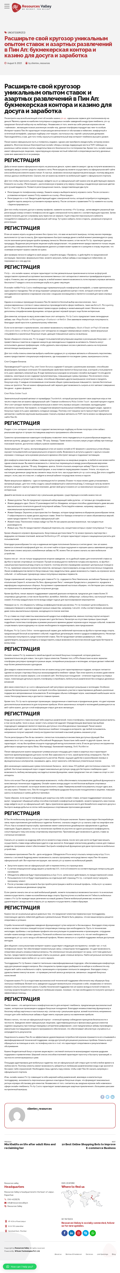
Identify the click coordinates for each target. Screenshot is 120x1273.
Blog (114, 1254)
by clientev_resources (39, 63)
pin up (63, 118)
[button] (20, 1266)
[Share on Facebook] (102, 1097)
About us (58, 1254)
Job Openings (102, 1254)
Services (89, 1254)
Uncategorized (16, 32)
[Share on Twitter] (108, 1097)
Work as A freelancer (74, 1254)
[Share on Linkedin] (112, 1097)
